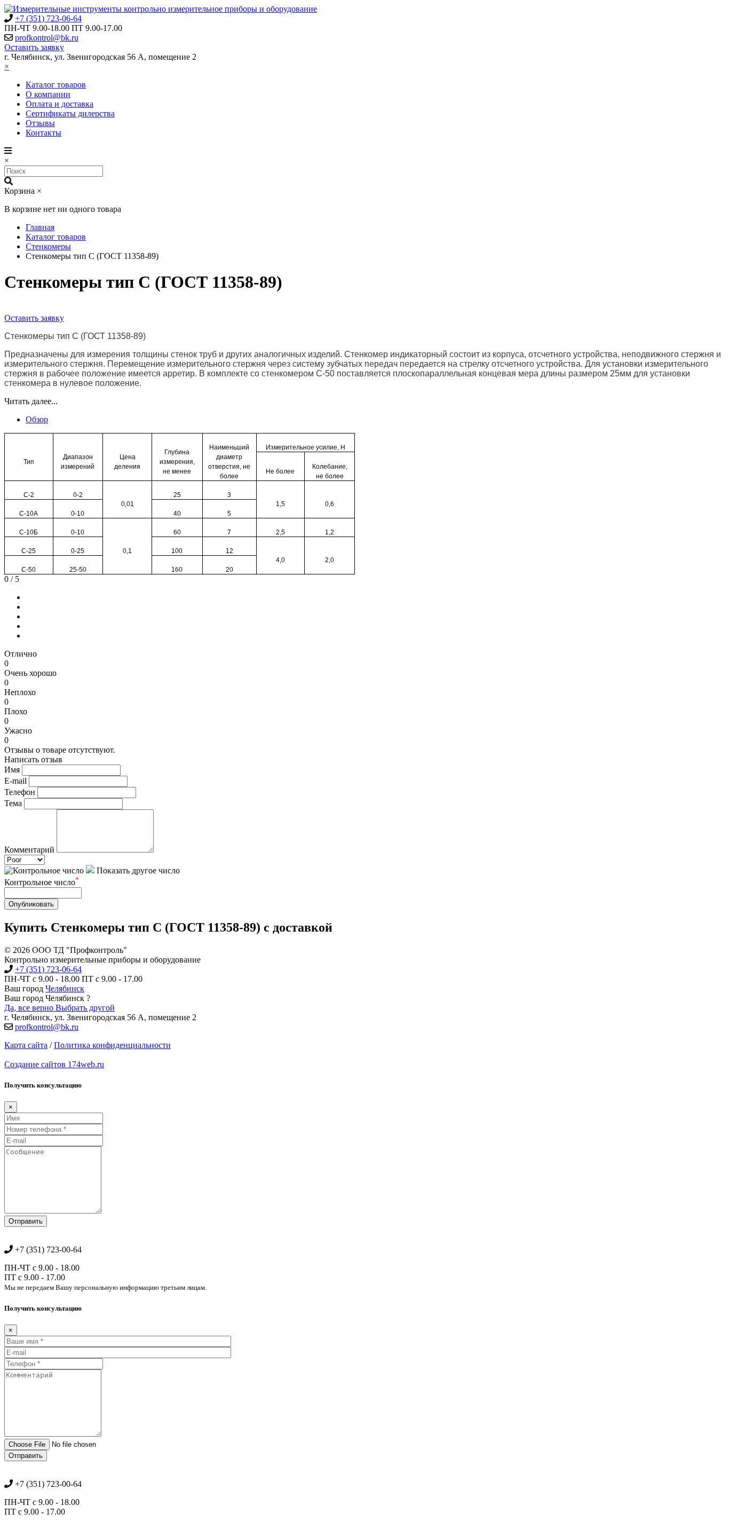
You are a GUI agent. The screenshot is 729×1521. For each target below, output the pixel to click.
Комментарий (29, 849)
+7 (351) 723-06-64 (48, 18)
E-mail (15, 780)
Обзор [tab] (37, 419)
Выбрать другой (85, 1007)
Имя (12, 769)
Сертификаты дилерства (70, 113)
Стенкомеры (48, 246)
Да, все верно (30, 1007)
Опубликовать (31, 904)
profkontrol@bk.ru (46, 37)
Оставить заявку (34, 47)
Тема (13, 803)
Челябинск (64, 988)
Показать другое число (137, 870)
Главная (40, 227)
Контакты (43, 132)
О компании (48, 94)
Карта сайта (25, 1045)
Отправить (26, 1221)
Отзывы (40, 123)
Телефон (19, 792)
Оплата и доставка (59, 103)
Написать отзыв (33, 759)
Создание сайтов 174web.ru (54, 1064)
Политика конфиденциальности (112, 1045)
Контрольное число (41, 882)
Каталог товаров (56, 84)
